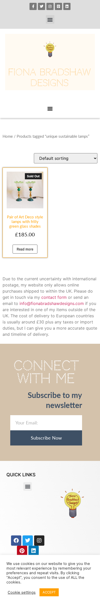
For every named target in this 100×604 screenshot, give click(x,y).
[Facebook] (16, 540)
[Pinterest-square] (58, 6)
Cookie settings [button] (22, 592)
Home (8, 136)
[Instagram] (50, 6)
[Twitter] (41, 6)
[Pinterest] (22, 551)
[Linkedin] (67, 6)
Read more (25, 249)
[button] (50, 19)
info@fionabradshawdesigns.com (51, 303)
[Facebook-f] (33, 6)
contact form (54, 297)
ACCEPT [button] (49, 592)
